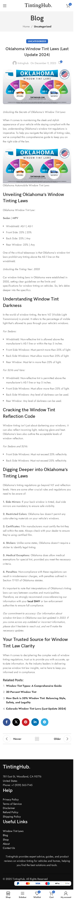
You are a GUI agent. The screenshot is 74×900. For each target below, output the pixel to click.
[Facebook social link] (6, 722)
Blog (5, 835)
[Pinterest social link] (25, 722)
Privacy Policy (11, 799)
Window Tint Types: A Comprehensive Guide (34, 686)
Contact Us (9, 848)
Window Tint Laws (13, 831)
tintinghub (23, 63)
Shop (6, 839)
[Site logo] (37, 5)
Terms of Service (12, 804)
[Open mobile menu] (5, 6)
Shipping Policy (12, 816)
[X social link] (16, 722)
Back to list (37, 739)
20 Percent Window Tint (21, 692)
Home (26, 26)
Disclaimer (9, 808)
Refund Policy (10, 812)
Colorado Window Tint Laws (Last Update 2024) (36, 708)
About (6, 844)
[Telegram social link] (44, 722)
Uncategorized (42, 26)
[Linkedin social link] (35, 722)
